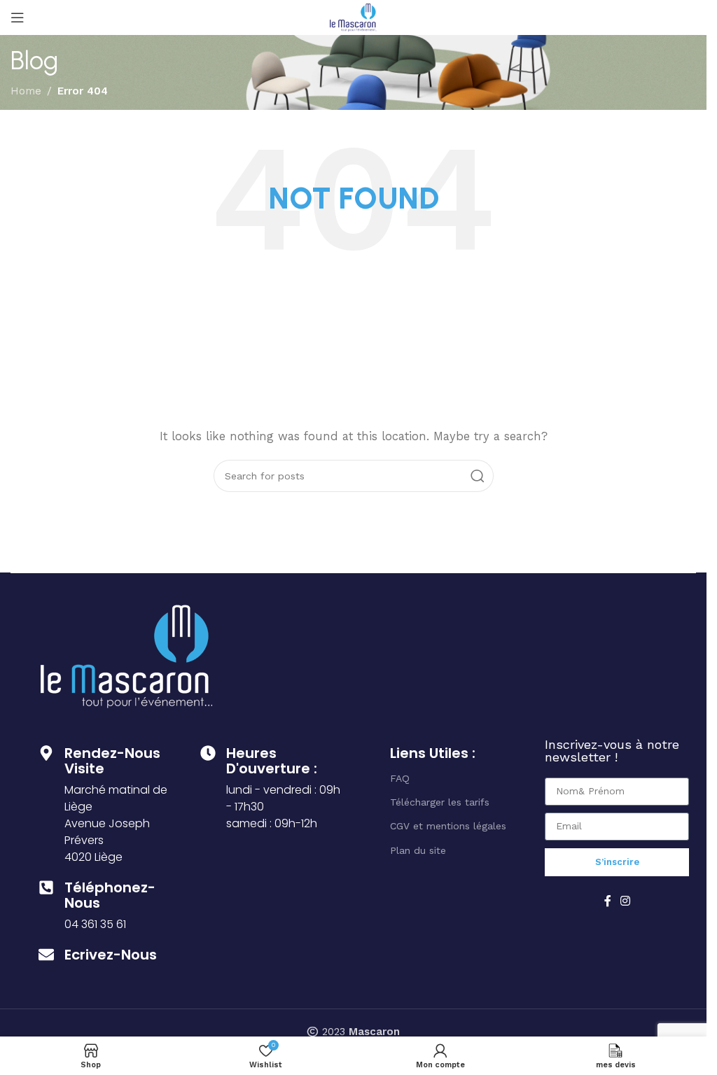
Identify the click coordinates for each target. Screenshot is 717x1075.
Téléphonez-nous (109, 895)
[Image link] (127, 655)
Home (26, 91)
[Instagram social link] (625, 901)
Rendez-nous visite (112, 760)
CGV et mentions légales (448, 825)
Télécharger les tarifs (439, 802)
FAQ (400, 778)
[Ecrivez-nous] (46, 954)
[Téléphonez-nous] (46, 887)
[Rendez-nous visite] (46, 753)
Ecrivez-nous (110, 954)
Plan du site (418, 850)
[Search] (477, 476)
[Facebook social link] (607, 901)
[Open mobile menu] (18, 17)
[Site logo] (353, 16)
